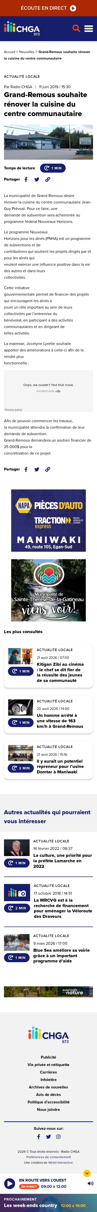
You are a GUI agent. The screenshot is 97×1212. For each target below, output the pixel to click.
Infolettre (49, 1079)
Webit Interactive (60, 1163)
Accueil (9, 52)
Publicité (48, 1057)
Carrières (48, 1072)
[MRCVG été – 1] (48, 991)
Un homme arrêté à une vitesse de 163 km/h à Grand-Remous (60, 721)
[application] (90, 1183)
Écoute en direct (44, 8)
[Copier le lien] (48, 180)
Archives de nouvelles (48, 1087)
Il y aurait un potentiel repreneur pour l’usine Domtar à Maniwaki (60, 767)
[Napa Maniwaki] (48, 520)
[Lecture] (9, 1183)
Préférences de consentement (48, 1157)
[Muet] (90, 1183)
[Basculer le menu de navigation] (88, 29)
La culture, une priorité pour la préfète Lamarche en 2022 (62, 861)
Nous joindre (48, 1109)
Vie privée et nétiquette (48, 1064)
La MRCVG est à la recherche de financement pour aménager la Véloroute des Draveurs (63, 908)
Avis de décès (48, 1094)
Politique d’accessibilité (49, 1102)
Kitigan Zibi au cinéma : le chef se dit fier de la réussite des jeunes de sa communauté (60, 672)
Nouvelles (27, 52)
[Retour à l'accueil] (36, 29)
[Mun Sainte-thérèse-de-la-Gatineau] (48, 590)
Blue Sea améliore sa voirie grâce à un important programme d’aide (61, 955)
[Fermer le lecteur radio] (87, 1173)
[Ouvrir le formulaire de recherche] (76, 29)
